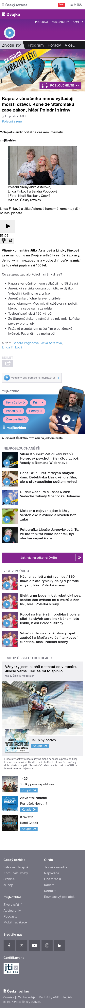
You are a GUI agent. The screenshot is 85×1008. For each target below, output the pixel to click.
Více (71, 45)
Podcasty (10, 916)
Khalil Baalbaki (28, 196)
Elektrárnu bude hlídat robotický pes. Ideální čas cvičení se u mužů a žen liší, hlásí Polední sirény (50, 599)
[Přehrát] (7, 226)
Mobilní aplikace (15, 922)
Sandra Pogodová (26, 343)
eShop (8, 885)
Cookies (8, 997)
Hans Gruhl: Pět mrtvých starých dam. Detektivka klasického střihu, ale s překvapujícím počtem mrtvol (48, 477)
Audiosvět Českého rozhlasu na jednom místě (32, 438)
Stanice (9, 879)
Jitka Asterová (51, 343)
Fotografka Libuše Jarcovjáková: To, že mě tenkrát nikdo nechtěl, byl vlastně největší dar (49, 534)
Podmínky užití (49, 997)
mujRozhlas (11, 391)
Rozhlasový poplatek (59, 897)
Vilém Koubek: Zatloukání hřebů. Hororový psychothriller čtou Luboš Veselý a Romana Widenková (49, 458)
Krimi (36, 402)
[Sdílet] (10, 241)
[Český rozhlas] (14, 4)
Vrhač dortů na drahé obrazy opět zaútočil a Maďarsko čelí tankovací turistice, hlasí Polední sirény (48, 637)
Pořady (54, 45)
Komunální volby (16, 873)
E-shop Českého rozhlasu (28, 658)
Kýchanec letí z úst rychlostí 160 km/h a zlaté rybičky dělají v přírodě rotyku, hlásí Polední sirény (49, 581)
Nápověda (51, 873)
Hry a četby (14, 402)
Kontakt (50, 891)
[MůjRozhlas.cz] (8, 141)
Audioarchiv (60, 22)
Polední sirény (12, 121)
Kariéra (49, 885)
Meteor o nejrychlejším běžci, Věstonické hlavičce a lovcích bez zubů (48, 515)
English (67, 997)
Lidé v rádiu (52, 879)
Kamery (78, 22)
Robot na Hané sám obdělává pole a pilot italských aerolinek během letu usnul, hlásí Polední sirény (50, 618)
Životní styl (12, 45)
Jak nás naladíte (56, 867)
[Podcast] (3, 241)
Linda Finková (12, 347)
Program (41, 22)
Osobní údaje (27, 997)
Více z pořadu (16, 571)
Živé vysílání (14, 419)
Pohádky (12, 411)
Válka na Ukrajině (16, 867)
